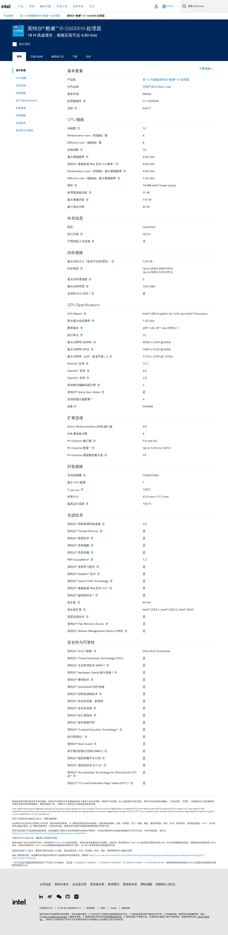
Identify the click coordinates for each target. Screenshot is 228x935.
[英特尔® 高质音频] (92, 552)
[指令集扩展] (84, 609)
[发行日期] (81, 234)
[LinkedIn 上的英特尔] (41, 897)
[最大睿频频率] (87, 156)
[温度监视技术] (87, 616)
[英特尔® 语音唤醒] (92, 545)
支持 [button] (32, 6)
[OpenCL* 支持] (88, 377)
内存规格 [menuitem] (21, 93)
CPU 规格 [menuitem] (21, 78)
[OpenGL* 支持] (88, 370)
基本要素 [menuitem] (21, 70)
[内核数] (79, 128)
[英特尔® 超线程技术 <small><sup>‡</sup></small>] (96, 595)
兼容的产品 (57, 56)
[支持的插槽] (84, 475)
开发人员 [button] (62, 6)
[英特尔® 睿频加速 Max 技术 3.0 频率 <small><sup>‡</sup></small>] (117, 164)
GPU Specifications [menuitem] (26, 100)
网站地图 (146, 884)
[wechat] (59, 897)
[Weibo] (50, 897)
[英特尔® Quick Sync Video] (103, 392)
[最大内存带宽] (87, 286)
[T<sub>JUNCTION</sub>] (82, 489)
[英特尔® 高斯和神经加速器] (103, 523)
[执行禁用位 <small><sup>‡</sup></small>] (86, 736)
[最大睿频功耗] (87, 199)
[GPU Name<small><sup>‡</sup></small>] (85, 313)
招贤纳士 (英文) (165, 884)
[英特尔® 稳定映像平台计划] (103, 758)
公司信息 (45, 884)
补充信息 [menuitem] (21, 85)
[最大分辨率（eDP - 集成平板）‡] (111, 356)
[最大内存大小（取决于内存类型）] (113, 261)
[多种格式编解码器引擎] (98, 385)
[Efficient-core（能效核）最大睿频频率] (119, 178)
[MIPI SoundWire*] (92, 559)
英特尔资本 (62, 884)
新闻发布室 (130, 884)
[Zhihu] (76, 897)
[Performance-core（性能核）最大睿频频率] (124, 171)
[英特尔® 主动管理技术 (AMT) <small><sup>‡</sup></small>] (108, 665)
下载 (74, 56)
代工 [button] (92, 6)
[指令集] (79, 602)
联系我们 (113, 884)
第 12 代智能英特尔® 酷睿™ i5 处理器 (166, 80)
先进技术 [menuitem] (21, 123)
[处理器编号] (84, 101)
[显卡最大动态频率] (93, 320)
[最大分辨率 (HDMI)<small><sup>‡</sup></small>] (95, 342)
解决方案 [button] (45, 6)
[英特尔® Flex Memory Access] (107, 623)
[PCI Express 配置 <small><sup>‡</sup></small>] (93, 447)
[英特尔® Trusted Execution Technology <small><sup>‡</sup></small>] (121, 729)
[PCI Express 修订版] (94, 440)
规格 (19, 56)
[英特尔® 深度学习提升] (98, 566)
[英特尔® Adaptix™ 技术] (98, 573)
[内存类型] (81, 268)
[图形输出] (81, 327)
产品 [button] (21, 6)
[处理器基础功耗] (90, 192)
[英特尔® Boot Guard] (95, 743)
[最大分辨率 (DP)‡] (92, 349)
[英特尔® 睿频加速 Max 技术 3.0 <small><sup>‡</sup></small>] (111, 588)
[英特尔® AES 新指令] (95, 715)
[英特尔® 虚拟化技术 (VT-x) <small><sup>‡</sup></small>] (105, 765)
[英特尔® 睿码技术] (92, 679)
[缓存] (76, 185)
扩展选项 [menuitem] (21, 108)
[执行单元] (81, 335)
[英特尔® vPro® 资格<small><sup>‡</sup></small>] (95, 651)
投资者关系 (97, 884)
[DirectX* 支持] (87, 363)
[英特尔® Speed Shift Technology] (111, 581)
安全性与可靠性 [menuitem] (24, 130)
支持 (88, 56)
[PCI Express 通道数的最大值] (106, 455)
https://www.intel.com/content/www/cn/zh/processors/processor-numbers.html (49, 833)
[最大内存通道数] (90, 279)
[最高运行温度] (87, 503)
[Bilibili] (68, 897)
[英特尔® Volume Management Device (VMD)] (126, 630)
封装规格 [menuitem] (21, 115)
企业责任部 (79, 884)
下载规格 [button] (204, 68)
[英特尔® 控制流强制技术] (100, 693)
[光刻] (76, 108)
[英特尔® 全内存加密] (95, 708)
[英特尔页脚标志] (19, 901)
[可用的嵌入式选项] (93, 241)
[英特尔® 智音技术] (92, 538)
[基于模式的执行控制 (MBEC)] (106, 751)
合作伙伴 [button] (78, 6)
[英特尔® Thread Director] (101, 531)
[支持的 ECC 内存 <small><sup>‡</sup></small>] (92, 293)
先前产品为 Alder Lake (157, 87)
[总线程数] (81, 149)
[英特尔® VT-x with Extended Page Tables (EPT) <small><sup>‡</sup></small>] (132, 783)
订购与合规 (36, 56)
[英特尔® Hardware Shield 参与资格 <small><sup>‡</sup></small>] (116, 672)
